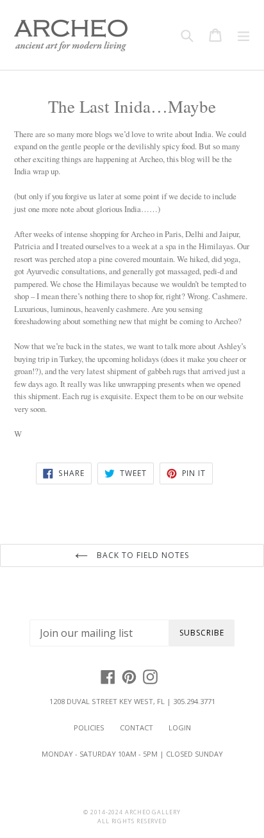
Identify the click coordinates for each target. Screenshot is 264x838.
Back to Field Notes (141, 555)
